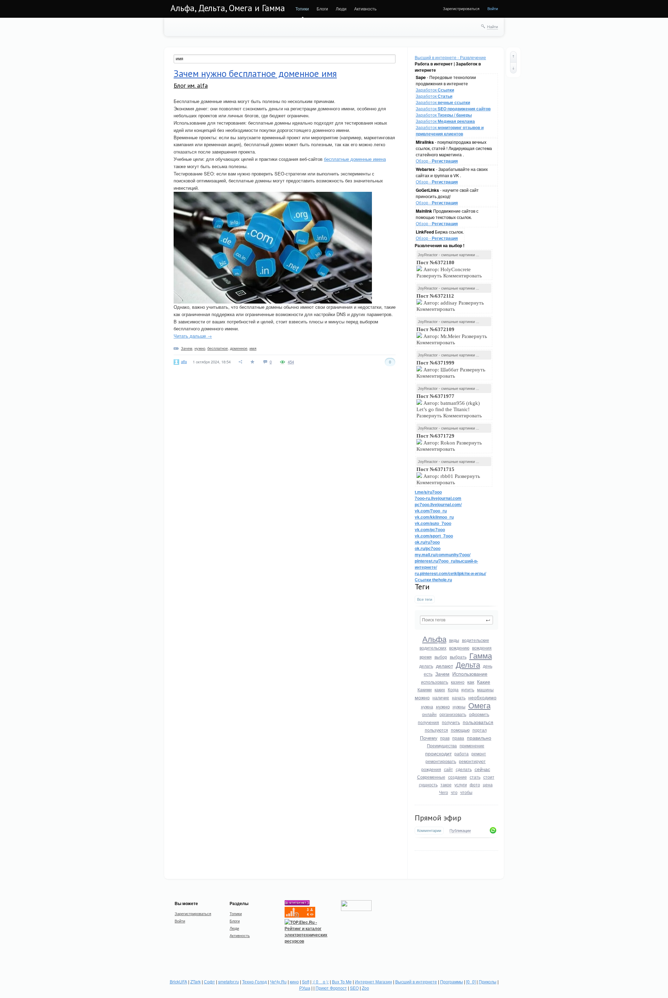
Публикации (460, 830)
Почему (428, 737)
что (454, 792)
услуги (460, 784)
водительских (433, 648)
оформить (479, 714)
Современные (431, 777)
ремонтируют (472, 761)
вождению (459, 648)
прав (445, 738)
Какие (483, 681)
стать (475, 777)
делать (426, 666)
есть (428, 674)
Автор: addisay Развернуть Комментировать (450, 302)
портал (479, 730)
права (458, 738)
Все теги (424, 599)
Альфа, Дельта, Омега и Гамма (227, 8)
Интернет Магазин (373, 981)
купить (467, 689)
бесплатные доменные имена (355, 159)
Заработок (435, 90)
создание (457, 777)
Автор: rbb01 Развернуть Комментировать (448, 475)
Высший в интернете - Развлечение (450, 57)
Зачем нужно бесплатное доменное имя (255, 73)
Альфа (434, 638)
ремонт (478, 753)
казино (457, 682)
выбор (441, 657)
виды (454, 640)
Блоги (322, 8)
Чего (443, 792)
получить (451, 722)
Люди (341, 8)
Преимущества (442, 745)
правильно (479, 737)
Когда (453, 689)
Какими (425, 689)
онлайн (429, 714)
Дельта (468, 664)
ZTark (195, 981)
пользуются (436, 730)
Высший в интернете (416, 981)
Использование (469, 673)
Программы (451, 981)
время (426, 657)
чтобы (466, 792)
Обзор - (437, 161)
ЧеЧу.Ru (278, 981)
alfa (184, 361)
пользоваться (478, 721)
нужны (459, 706)
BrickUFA (178, 981)
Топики (302, 8)
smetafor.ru (228, 981)
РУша (304, 988)
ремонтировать (441, 761)
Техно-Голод (254, 981)
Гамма (480, 655)
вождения (482, 648)
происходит (438, 753)
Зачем (442, 673)
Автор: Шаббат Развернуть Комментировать (450, 369)
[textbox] (456, 619)
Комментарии (429, 830)
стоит (488, 777)
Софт (209, 981)
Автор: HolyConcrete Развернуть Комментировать (449, 269)
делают (444, 665)
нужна (427, 706)
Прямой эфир (438, 818)
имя (252, 348)
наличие (440, 697)
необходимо (482, 697)
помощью (460, 730)
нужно (443, 706)
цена (488, 784)
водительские (475, 640)
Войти (492, 8)
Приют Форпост (331, 988)
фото (475, 784)
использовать (434, 682)
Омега (479, 705)
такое (446, 784)
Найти (492, 26)
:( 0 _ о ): (320, 981)
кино (294, 981)
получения (428, 722)
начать (459, 697)
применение (472, 745)
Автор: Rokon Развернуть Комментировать (449, 442)
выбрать (458, 657)
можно (422, 697)
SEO (354, 988)
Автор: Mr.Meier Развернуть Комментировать (451, 336)
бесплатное (217, 348)
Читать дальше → (193, 335)
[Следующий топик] (513, 67)
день (487, 666)
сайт (448, 769)
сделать (464, 769)
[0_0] (471, 981)
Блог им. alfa (191, 85)
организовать (452, 714)
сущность (428, 784)
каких (440, 689)
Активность (365, 8)
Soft (305, 981)
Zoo (365, 988)
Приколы (487, 981)
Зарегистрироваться (461, 8)
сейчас (482, 768)
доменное (238, 348)
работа (461, 753)
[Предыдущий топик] (513, 56)
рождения (431, 769)
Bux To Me (342, 981)
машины (485, 689)
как (470, 681)
